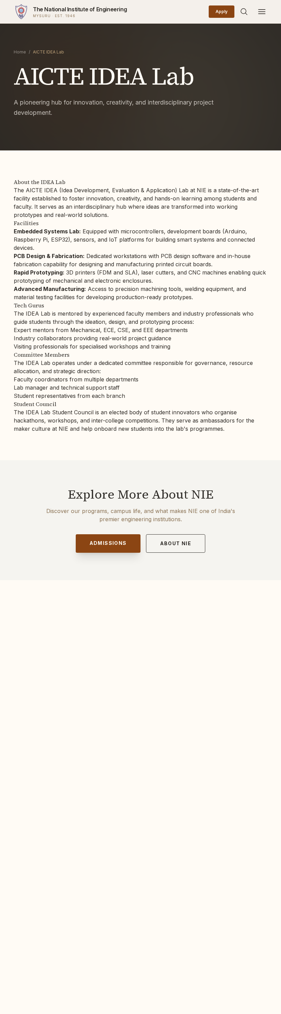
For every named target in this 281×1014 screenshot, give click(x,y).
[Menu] (262, 11)
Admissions (108, 543)
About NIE (176, 543)
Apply (222, 11)
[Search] (244, 12)
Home (20, 51)
